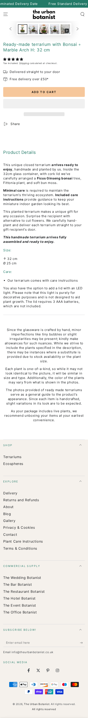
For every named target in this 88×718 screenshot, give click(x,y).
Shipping (24, 63)
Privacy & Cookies (19, 527)
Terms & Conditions (20, 548)
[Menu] (5, 14)
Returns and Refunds (21, 500)
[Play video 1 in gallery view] (65, 29)
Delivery (10, 493)
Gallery (9, 520)
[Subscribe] (82, 642)
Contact (10, 534)
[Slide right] (77, 29)
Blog (7, 514)
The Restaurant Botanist (24, 591)
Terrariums (12, 457)
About (8, 507)
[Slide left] (10, 29)
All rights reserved (44, 709)
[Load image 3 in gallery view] (44, 29)
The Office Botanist (20, 612)
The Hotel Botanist (19, 598)
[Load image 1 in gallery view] (22, 29)
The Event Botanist (19, 605)
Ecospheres (13, 464)
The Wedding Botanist (22, 577)
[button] (13, 59)
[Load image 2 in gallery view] (33, 29)
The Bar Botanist (17, 584)
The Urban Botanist (36, 704)
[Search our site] (82, 14)
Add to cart (44, 92)
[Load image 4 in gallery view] (54, 29)
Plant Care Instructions (23, 541)
